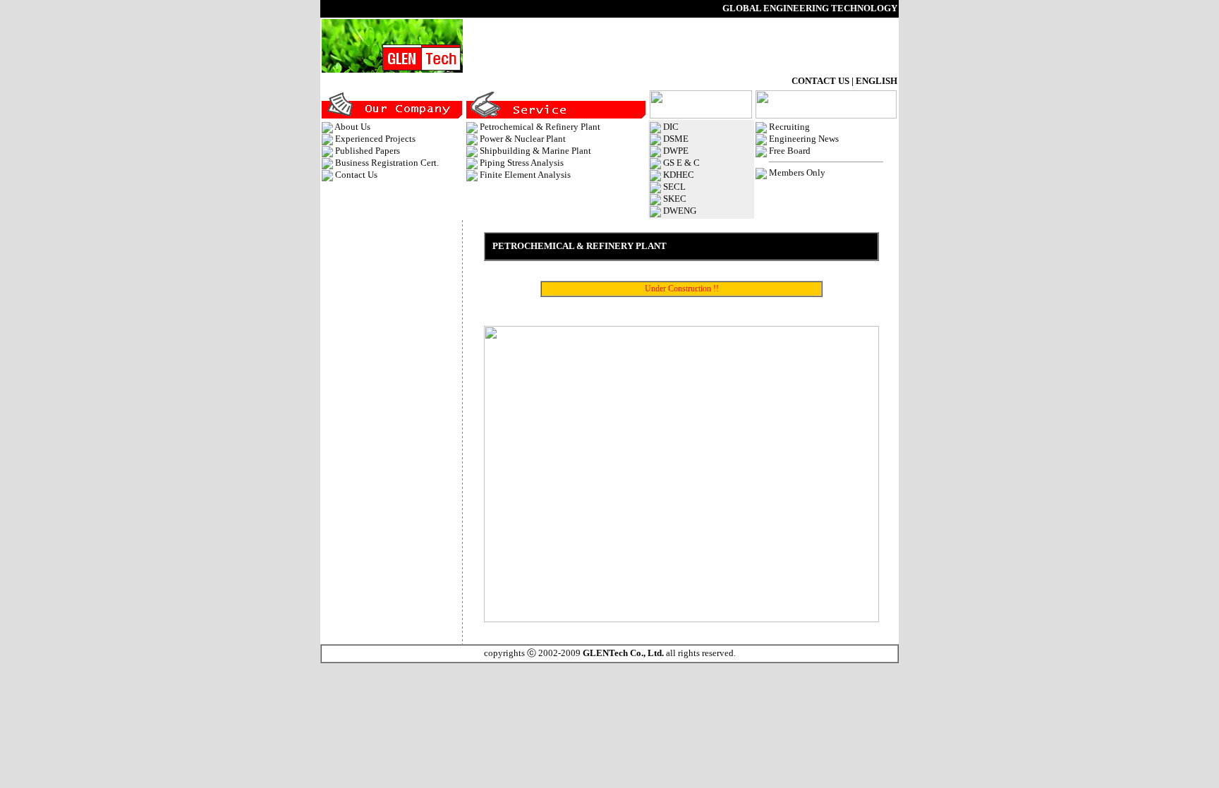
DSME (676, 138)
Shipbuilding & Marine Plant (535, 150)
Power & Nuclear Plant (523, 138)
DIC (671, 126)
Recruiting (789, 126)
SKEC (674, 198)
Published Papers (367, 150)
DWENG (679, 210)
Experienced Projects (375, 138)
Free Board (790, 150)
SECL (674, 186)
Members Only (797, 172)
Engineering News (804, 138)
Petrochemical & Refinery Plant (540, 126)
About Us (352, 126)
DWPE (676, 150)
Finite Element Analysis (525, 174)
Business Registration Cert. (387, 162)
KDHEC (678, 174)
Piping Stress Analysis (522, 162)
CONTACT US (820, 80)
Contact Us (356, 174)
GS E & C (681, 162)
